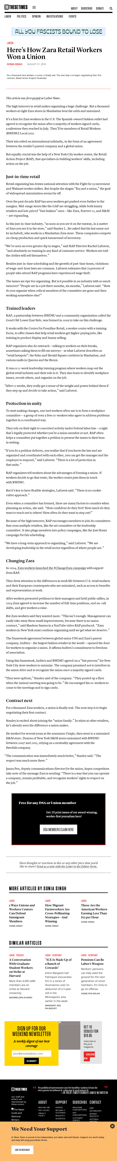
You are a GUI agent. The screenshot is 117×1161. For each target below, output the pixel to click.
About (74, 8)
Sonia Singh (14, 64)
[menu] (34, 7)
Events (72, 16)
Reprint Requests (94, 1115)
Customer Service (78, 1119)
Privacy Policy (42, 1114)
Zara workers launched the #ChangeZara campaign (52, 568)
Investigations (54, 16)
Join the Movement (22, 1150)
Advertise (60, 1118)
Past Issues (44, 1110)
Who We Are (44, 1107)
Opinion (36, 16)
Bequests (60, 1115)
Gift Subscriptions (80, 1114)
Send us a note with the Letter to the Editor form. (67, 866)
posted (36, 98)
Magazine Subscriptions (80, 1108)
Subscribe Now (89, 1056)
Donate (100, 8)
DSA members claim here (58, 829)
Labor (8, 16)
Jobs (92, 1108)
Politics (21, 16)
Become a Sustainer (60, 1111)
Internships (96, 1111)
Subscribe (87, 8)
